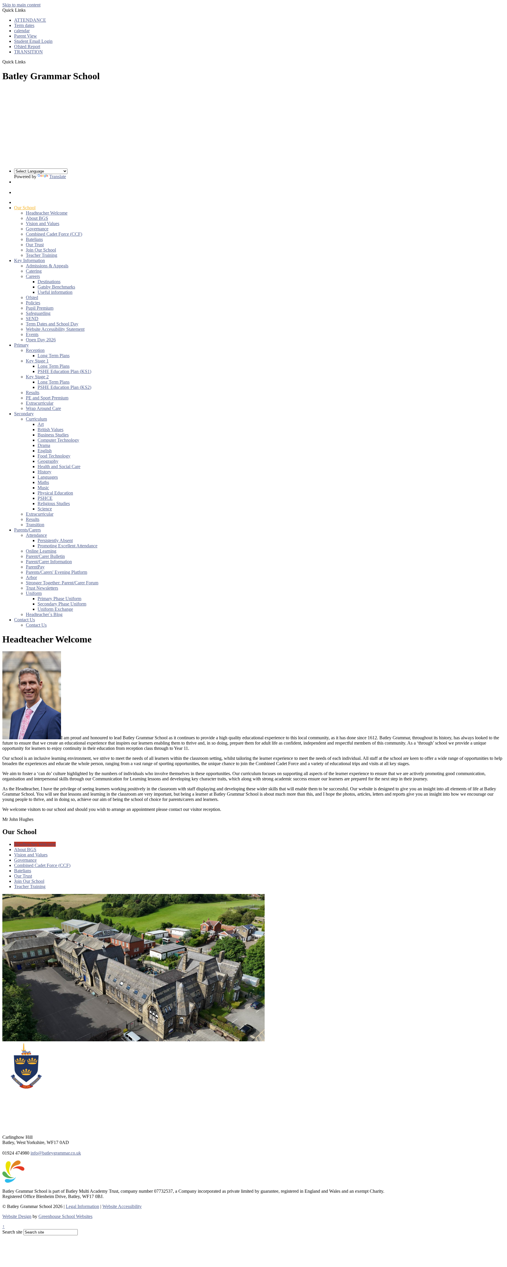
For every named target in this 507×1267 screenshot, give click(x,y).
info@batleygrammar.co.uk (56, 1152)
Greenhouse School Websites (65, 1216)
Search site (12, 1231)
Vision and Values (42, 223)
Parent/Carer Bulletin (45, 556)
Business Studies (53, 434)
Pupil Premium (39, 308)
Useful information (55, 292)
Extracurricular (39, 403)
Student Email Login (33, 41)
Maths (43, 482)
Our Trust (35, 244)
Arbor (31, 577)
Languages (48, 477)
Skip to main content (21, 4)
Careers (33, 276)
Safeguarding (38, 313)
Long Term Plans (54, 355)
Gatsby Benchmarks (56, 286)
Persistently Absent (55, 540)
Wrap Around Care (43, 408)
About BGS (37, 218)
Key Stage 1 (37, 360)
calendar (22, 30)
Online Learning (41, 551)
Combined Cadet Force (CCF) (54, 234)
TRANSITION (28, 51)
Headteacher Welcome (46, 212)
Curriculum (36, 418)
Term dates (24, 25)
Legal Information (82, 1206)
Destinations (49, 281)
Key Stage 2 (37, 376)
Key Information (29, 260)
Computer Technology (58, 440)
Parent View (25, 35)
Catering (34, 271)
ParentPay (35, 566)
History (44, 471)
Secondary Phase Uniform (62, 603)
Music (43, 487)
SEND (32, 318)
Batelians (34, 239)
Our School (25, 207)
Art (41, 424)
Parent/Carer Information (49, 561)
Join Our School (41, 249)
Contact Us (24, 619)
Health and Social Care (59, 466)
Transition (35, 524)
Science (45, 508)
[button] (28, 61)
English (45, 450)
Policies (33, 302)
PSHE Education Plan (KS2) (64, 387)
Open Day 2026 (41, 339)
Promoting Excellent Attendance (67, 545)
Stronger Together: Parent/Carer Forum (62, 582)
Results (32, 392)
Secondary (24, 413)
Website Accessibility (122, 1206)
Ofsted (32, 297)
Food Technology (54, 455)
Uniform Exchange (55, 609)
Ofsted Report (27, 46)
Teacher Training (41, 255)
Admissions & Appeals (47, 265)
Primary (21, 345)
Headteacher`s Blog (44, 614)
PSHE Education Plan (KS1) (64, 371)
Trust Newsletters (42, 588)
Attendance (36, 535)
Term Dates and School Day (52, 323)
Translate (57, 176)
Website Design (16, 1216)
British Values (50, 429)
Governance (37, 228)
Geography (48, 461)
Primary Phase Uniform (59, 598)
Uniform (34, 593)
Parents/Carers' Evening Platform (56, 572)
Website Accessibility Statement (55, 329)
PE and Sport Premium (47, 397)
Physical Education (55, 492)
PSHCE (45, 498)
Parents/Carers (27, 529)
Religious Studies (54, 503)
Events (32, 334)
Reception (35, 350)
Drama (44, 445)
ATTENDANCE (30, 20)
